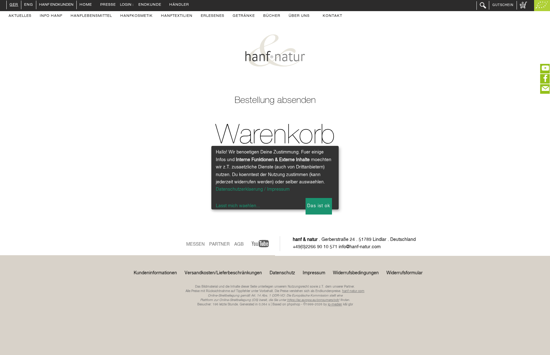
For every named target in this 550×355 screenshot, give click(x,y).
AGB (239, 244)
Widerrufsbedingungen (356, 273)
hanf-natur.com (353, 291)
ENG (28, 5)
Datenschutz (282, 273)
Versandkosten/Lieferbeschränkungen (223, 273)
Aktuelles (20, 16)
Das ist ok (318, 206)
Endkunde (149, 5)
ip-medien (335, 304)
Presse (108, 5)
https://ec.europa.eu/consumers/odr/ (313, 300)
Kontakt (332, 16)
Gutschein (503, 5)
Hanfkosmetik (136, 16)
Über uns (299, 16)
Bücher (271, 16)
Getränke (244, 16)
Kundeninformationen (155, 273)
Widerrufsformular (404, 273)
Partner (219, 244)
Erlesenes (212, 16)
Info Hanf (51, 16)
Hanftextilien (177, 16)
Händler (179, 5)
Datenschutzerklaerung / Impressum (253, 189)
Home (86, 5)
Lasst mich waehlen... (238, 206)
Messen (195, 244)
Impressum (314, 273)
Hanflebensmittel (91, 16)
